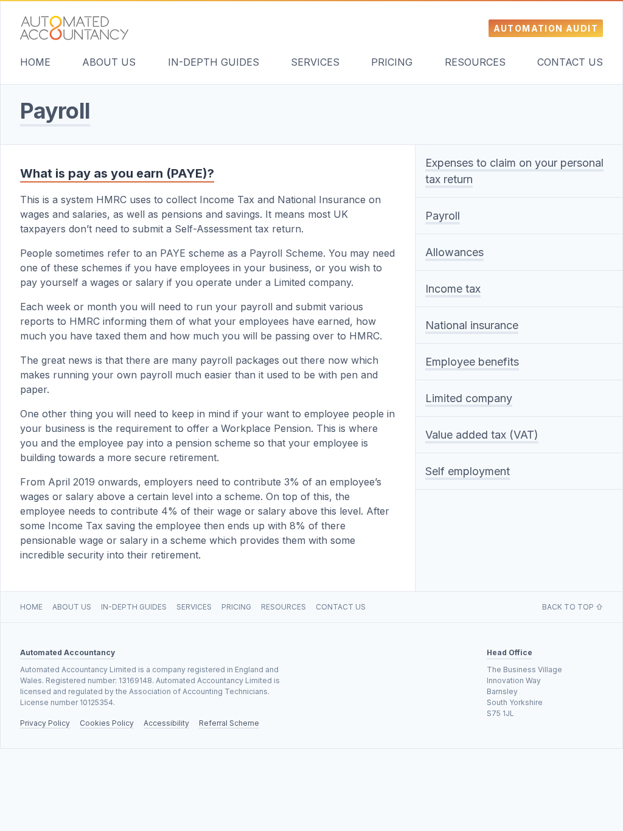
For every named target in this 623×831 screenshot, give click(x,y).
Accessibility (166, 723)
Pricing (391, 62)
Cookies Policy (107, 723)
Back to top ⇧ (572, 606)
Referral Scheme (229, 723)
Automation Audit (545, 28)
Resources (475, 62)
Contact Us (570, 62)
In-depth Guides (213, 62)
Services (315, 62)
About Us (109, 62)
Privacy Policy (45, 723)
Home (35, 62)
